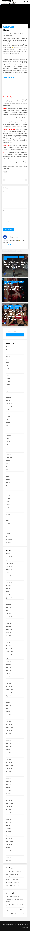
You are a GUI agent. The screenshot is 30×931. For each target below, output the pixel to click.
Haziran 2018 (9, 654)
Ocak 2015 (8, 784)
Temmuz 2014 (9, 803)
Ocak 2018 (8, 670)
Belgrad (8, 378)
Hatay (5, 171)
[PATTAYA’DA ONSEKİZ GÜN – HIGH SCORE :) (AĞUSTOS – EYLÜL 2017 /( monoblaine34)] (15, 314)
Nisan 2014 (8, 813)
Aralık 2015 (8, 749)
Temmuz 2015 (9, 765)
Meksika (8, 473)
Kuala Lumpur (9, 457)
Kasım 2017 (8, 677)
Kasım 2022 (9, 582)
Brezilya (8, 381)
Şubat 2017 (8, 705)
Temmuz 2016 (9, 727)
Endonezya (8, 397)
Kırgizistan (8, 454)
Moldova (8, 479)
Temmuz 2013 (9, 841)
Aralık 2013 (8, 825)
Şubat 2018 (8, 667)
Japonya (8, 432)
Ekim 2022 (8, 585)
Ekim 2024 (8, 553)
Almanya (8, 350)
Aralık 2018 (8, 639)
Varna (7, 526)
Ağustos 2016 (9, 724)
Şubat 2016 (8, 743)
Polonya (8, 495)
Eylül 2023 (8, 560)
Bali (7, 365)
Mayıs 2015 (8, 771)
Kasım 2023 (9, 557)
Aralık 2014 (8, 787)
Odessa (8, 485)
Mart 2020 (8, 626)
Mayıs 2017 (8, 696)
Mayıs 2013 (8, 847)
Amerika (8, 353)
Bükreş (7, 387)
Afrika (7, 346)
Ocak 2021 (8, 610)
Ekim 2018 (8, 645)
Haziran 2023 (9, 566)
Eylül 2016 (8, 721)
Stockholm (8, 511)
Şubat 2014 (8, 819)
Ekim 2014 (8, 794)
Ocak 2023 (8, 579)
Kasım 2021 (8, 594)
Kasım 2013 (8, 828)
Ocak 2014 (8, 822)
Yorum (4, 191)
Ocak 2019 (8, 636)
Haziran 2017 (9, 692)
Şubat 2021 (8, 607)
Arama (15, 334)
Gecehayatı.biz (25, 927)
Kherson (8, 441)
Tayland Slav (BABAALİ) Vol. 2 (13, 882)
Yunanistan (8, 542)
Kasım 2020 (9, 617)
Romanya (8, 498)
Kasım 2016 (8, 715)
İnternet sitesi (6, 221)
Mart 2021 (8, 604)
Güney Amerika (9, 413)
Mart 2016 (8, 740)
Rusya (7, 501)
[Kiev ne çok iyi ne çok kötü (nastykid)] (15, 290)
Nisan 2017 (8, 699)
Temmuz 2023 (9, 563)
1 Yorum (22, 33)
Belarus (8, 375)
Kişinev (7, 447)
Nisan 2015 (8, 775)
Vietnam (8, 533)
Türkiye (11, 26)
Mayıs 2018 (8, 658)
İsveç (7, 429)
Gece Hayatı (6, 26)
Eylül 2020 (8, 620)
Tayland (17, 308)
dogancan (11, 236)
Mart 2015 (8, 778)
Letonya (8, 460)
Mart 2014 (8, 816)
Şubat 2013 (8, 857)
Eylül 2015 (8, 759)
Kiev (5, 283)
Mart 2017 (8, 702)
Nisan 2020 (9, 623)
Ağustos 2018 (9, 648)
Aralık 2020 (9, 613)
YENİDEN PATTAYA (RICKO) (12, 879)
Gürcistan (21, 256)
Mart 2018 (8, 664)
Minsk (7, 476)
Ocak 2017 (8, 708)
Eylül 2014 (8, 797)
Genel (7, 410)
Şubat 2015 (8, 781)
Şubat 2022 (8, 591)
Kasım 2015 (8, 753)
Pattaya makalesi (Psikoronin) (13, 871)
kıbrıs (7, 451)
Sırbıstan (8, 504)
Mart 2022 (8, 588)
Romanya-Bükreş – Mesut (12, 913)
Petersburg (8, 492)
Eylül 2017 (8, 683)
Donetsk (8, 394)
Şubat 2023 (8, 575)
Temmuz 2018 (9, 651)
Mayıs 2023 (9, 569)
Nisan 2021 (8, 601)
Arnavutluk (8, 356)
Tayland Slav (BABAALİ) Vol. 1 (13, 885)
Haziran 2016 (9, 730)
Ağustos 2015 (9, 762)
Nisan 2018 (8, 661)
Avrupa (7, 362)
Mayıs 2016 (8, 733)
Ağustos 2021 (9, 598)
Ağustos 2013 (9, 838)
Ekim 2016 (8, 718)
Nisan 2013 (8, 850)
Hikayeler (21, 281)
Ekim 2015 (8, 756)
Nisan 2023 (8, 572)
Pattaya (12, 308)
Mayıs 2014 (8, 809)
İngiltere (8, 422)
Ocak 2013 (8, 860)
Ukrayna (10, 283)
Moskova (8, 482)
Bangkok (8, 368)
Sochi (7, 508)
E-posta (5, 216)
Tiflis (6, 258)
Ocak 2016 (8, 746)
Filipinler (8, 400)
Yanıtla (9, 244)
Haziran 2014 (9, 806)
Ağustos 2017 (9, 686)
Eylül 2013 (8, 835)
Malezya (8, 470)
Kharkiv (7, 438)
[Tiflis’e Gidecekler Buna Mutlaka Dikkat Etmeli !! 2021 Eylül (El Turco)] (15, 265)
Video (7, 530)
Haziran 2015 (9, 768)
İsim (4, 210)
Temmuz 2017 (9, 689)
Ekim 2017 (8, 680)
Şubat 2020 (9, 629)
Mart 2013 (8, 854)
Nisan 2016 (8, 737)
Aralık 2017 (8, 673)
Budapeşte (8, 384)
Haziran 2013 (9, 844)
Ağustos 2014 (9, 800)
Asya (5, 306)
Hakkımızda (9, 896)
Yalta (7, 536)
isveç (7, 425)
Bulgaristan (8, 391)
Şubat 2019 (8, 632)
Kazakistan (8, 435)
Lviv (7, 463)
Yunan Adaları (9, 539)
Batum (7, 372)
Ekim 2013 (8, 832)
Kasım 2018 (9, 642)
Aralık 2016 (8, 711)
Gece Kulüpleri (14, 256)
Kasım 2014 (9, 790)
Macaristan (8, 466)
